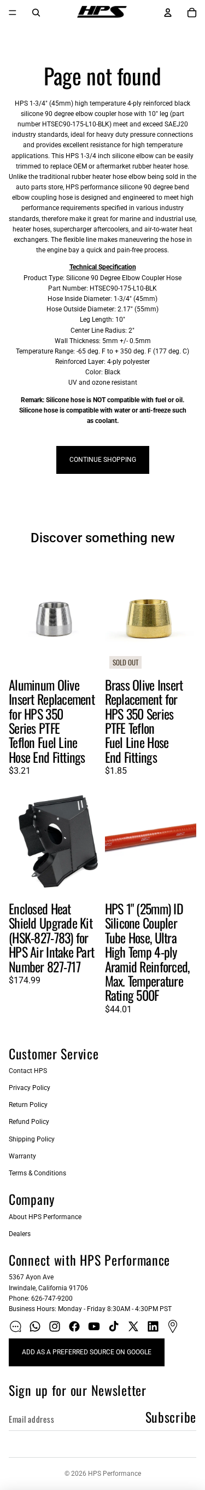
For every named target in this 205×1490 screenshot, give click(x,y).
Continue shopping (102, 459)
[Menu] (12, 12)
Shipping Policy (32, 1139)
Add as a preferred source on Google (86, 1352)
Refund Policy (29, 1122)
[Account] (168, 13)
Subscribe (170, 1417)
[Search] (36, 13)
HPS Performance (114, 1473)
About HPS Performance (45, 1217)
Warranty (22, 1156)
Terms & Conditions (37, 1173)
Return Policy (28, 1105)
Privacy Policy (29, 1088)
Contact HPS (28, 1071)
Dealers (20, 1234)
